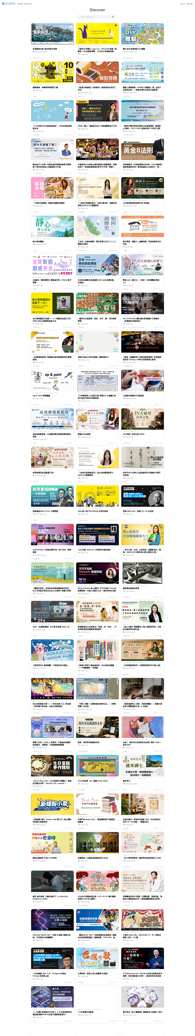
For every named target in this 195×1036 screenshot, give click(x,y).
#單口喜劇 (36, 713)
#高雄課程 (36, 828)
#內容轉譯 (81, 250)
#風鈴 (125, 482)
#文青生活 (81, 96)
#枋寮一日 (36, 58)
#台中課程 (81, 944)
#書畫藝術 (81, 674)
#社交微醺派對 (128, 366)
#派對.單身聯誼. (83, 173)
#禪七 (125, 790)
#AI (79, 405)
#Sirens (35, 905)
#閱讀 (35, 597)
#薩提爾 (125, 674)
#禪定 (35, 250)
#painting (36, 405)
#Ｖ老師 (35, 212)
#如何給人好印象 (83, 135)
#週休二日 (81, 482)
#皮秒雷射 (126, 905)
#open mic (126, 944)
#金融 (35, 636)
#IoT (34, 1021)
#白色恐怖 (126, 96)
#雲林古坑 (126, 867)
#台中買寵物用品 (83, 905)
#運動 (125, 250)
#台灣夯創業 (37, 173)
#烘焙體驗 (36, 790)
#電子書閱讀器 (83, 751)
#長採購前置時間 (128, 135)
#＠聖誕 (35, 482)
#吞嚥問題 (126, 405)
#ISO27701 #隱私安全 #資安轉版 (134, 327)
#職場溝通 (126, 636)
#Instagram (82, 597)
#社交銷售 (126, 173)
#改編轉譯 (36, 559)
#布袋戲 (80, 982)
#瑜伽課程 (126, 713)
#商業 (35, 520)
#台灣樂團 (81, 790)
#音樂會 (80, 366)
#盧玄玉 (125, 289)
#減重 (80, 636)
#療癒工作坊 (37, 751)
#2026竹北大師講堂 (39, 674)
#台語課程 (36, 135)
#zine (80, 58)
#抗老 (35, 443)
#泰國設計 (36, 327)
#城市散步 (126, 443)
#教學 (125, 212)
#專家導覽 (81, 327)
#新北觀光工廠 (128, 58)
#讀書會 (125, 828)
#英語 (125, 559)
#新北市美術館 (83, 713)
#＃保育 (125, 982)
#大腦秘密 (81, 212)
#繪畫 (125, 751)
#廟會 (35, 96)
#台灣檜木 (126, 597)
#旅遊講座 (81, 867)
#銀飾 (125, 1021)
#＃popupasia (82, 520)
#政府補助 (36, 366)
